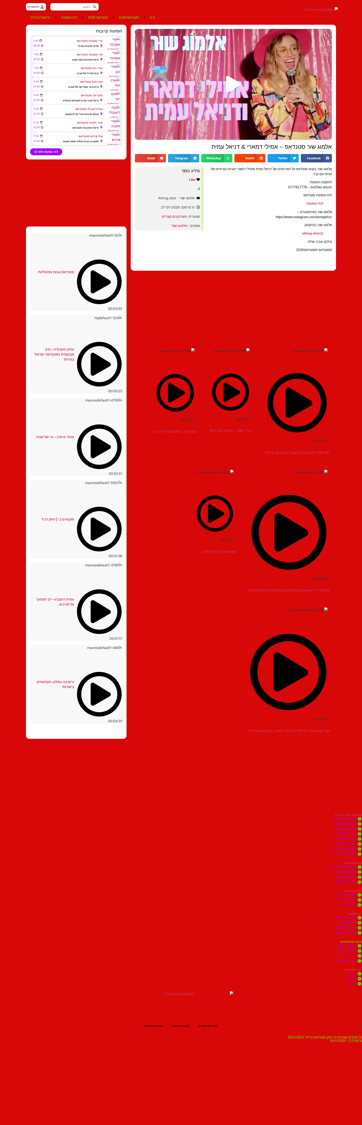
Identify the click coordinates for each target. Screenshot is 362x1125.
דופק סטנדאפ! (353, 969)
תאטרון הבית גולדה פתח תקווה (81, 141)
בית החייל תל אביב (88, 73)
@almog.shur (312, 233)
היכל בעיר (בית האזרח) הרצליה (81, 100)
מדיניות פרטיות (207, 1026)
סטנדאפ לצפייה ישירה (348, 815)
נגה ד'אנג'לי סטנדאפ (89, 109)
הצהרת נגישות (181, 1026)
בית (152, 17)
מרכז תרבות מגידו (88, 46)
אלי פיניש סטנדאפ (91, 136)
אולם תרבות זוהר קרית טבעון (82, 114)
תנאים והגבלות (154, 1026)
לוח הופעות (69, 17)
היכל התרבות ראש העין (85, 127)
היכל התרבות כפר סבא (85, 59)
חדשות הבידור (40, 17)
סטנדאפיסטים (129, 17)
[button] (233, 84)
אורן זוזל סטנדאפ (91, 81)
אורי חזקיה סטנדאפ (90, 122)
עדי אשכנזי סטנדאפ (90, 41)
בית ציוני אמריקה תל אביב (83, 86)
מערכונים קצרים (174, 216)
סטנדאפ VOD (98, 17)
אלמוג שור (179, 226)
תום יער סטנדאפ (92, 95)
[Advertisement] (233, 304)
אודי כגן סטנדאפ (92, 68)
